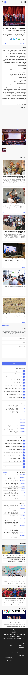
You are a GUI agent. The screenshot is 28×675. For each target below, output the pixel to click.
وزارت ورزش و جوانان (10, 660)
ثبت (14, 363)
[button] (24, 111)
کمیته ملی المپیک (10, 661)
